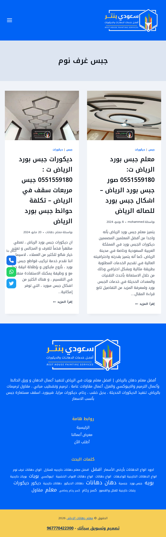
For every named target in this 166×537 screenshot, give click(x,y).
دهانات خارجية (52, 483)
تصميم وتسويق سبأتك (98, 528)
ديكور (36, 483)
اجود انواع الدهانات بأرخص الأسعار (129, 470)
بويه (149, 483)
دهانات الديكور (74, 483)
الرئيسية (83, 427)
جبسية (123, 483)
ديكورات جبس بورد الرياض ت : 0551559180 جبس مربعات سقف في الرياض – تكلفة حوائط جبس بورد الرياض (45, 190)
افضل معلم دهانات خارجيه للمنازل (66, 470)
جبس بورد (136, 483)
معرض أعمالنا (83, 434)
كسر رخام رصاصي (69, 490)
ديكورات (140, 149)
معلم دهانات (53, 232)
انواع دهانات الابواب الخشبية (74, 476)
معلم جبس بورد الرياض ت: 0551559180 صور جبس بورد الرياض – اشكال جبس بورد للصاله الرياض (127, 185)
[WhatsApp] (11, 272)
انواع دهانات (103, 476)
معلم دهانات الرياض (80, 518)
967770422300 (60, 528)
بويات (34, 476)
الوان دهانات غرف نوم (27, 470)
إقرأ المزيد (145, 304)
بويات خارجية (18, 476)
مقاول (37, 490)
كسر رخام (89, 490)
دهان (110, 483)
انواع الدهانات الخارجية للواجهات (135, 476)
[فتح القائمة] (9, 20)
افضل (96, 469)
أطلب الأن (83, 442)
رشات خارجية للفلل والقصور (117, 490)
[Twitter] (11, 283)
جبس (151, 149)
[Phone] (11, 260)
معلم (51, 490)
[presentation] (124, 115)
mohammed (136, 222)
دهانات (94, 482)
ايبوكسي (47, 476)
